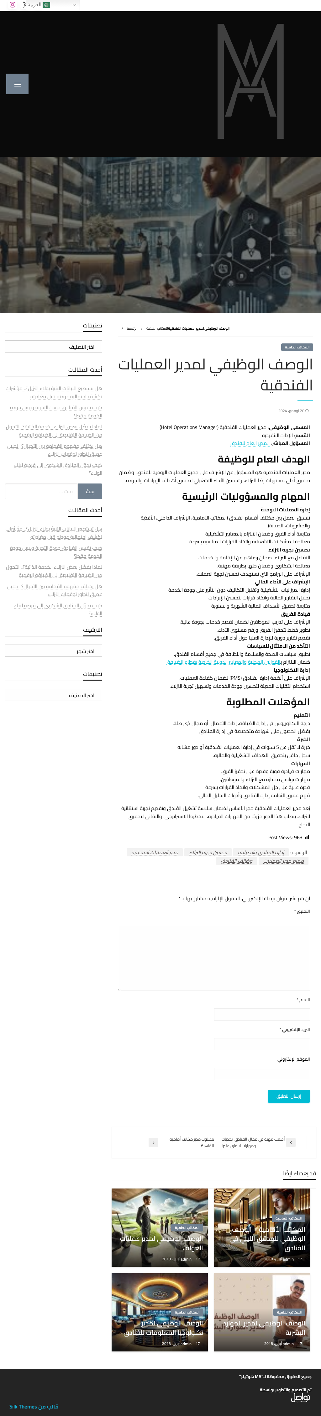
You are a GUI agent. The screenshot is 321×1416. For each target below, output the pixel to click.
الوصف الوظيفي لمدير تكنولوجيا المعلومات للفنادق (163, 1328)
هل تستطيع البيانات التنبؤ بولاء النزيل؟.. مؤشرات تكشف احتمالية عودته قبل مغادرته (54, 392)
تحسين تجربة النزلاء (208, 852)
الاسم (303, 1000)
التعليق (302, 911)
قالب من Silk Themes (34, 1407)
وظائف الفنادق (236, 861)
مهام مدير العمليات (283, 861)
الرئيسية (132, 328)
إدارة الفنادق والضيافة (261, 852)
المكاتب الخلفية (157, 328)
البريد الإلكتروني (294, 1029)
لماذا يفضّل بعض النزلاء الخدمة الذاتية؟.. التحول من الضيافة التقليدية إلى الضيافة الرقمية (54, 430)
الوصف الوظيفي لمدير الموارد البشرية (264, 1328)
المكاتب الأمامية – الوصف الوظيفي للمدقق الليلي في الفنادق (267, 1238)
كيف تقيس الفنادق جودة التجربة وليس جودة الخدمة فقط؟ (56, 411)
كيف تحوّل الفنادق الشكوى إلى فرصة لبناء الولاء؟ (58, 469)
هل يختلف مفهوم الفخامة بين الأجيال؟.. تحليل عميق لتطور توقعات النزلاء (54, 450)
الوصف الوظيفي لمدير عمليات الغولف (161, 1243)
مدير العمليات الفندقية (154, 852)
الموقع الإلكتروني (293, 1059)
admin (289, 1259)
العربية (35, 4)
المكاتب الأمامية (289, 1218)
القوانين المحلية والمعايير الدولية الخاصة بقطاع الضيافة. (223, 661)
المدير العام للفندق (250, 443)
